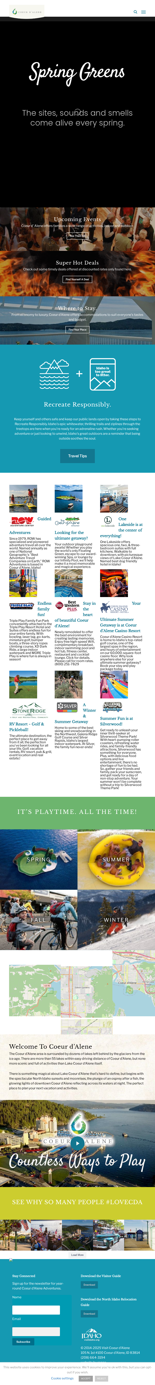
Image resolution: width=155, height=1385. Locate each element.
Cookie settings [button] (62, 1378)
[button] (143, 12)
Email (16, 1319)
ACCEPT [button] (85, 1378)
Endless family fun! (44, 609)
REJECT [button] (101, 1378)
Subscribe (23, 1341)
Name (16, 1297)
